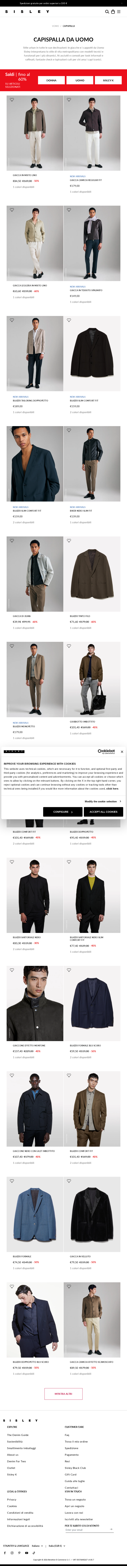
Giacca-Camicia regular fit (86, 180)
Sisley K (12, 1474)
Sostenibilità (15, 1441)
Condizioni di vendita (20, 1512)
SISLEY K (108, 80)
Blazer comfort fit (24, 832)
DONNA (51, 80)
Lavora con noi (74, 1512)
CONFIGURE (60, 811)
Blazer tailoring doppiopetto (30, 400)
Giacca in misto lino (25, 175)
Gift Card (71, 1474)
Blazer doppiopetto (81, 832)
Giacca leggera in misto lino (30, 285)
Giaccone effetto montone (29, 1045)
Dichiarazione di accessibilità (25, 1525)
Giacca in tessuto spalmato (86, 290)
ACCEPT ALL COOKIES (103, 811)
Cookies (12, 1506)
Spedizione (71, 1448)
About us (12, 1454)
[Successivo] (99, 3)
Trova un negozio (75, 1499)
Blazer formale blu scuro (85, 1045)
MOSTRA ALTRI (63, 1393)
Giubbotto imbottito (82, 722)
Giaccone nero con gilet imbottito (34, 1151)
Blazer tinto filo (80, 616)
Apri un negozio (74, 1506)
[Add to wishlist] (12, 100)
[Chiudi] (121, 3)
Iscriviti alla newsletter (79, 1519)
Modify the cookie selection (101, 801)
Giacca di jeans (22, 616)
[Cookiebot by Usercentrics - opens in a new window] (100, 751)
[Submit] (111, 1529)
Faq (67, 1434)
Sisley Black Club (75, 1467)
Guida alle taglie (75, 1481)
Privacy (11, 1499)
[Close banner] (122, 751)
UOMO (80, 80)
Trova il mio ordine (76, 1441)
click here (112, 788)
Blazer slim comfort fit (84, 400)
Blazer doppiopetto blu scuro (31, 1362)
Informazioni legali (18, 1519)
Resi (67, 1461)
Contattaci (71, 1487)
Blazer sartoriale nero (27, 937)
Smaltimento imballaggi (21, 1448)
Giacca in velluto (80, 1256)
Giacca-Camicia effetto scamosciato (91, 1362)
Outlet (11, 1467)
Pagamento (72, 1454)
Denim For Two (16, 1461)
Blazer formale (22, 1256)
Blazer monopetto (24, 726)
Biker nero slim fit (81, 511)
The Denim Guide (18, 1434)
